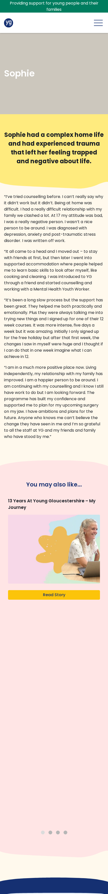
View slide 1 (43, 832)
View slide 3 (58, 832)
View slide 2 (50, 832)
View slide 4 (65, 832)
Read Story (54, 595)
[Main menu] (98, 22)
